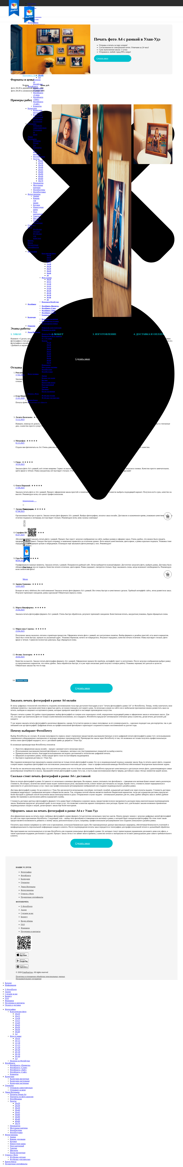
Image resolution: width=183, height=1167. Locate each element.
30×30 (17, 1054)
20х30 (17, 1027)
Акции (24, 910)
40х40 (49, 358)
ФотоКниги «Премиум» (38, 89)
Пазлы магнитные (48, 391)
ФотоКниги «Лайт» (38, 98)
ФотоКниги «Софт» (38, 103)
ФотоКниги (26, 875)
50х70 (49, 363)
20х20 (17, 1025)
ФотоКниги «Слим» (38, 94)
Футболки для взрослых (50, 398)
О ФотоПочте (26, 906)
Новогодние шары (48, 382)
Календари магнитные (50, 319)
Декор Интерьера (28, 887)
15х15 (17, 1020)
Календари (25, 879)
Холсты (13, 1101)
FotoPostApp (27, 972)
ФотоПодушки (47, 372)
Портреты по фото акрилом (21, 1097)
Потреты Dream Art (18, 1094)
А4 (16, 1034)
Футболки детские (48, 396)
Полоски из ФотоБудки (50, 302)
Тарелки (45, 387)
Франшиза (25, 928)
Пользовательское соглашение (28, 979)
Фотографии (26, 872)
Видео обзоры (27, 921)
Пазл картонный (48, 385)
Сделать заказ (102, 58)
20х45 (49, 352)
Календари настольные (50, 321)
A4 (39, 77)
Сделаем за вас (27, 913)
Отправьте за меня (48, 330)
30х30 (17, 1029)
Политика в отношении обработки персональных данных (40, 976)
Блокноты (14, 1074)
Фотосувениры (27, 890)
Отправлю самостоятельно (51, 328)
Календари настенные (50, 324)
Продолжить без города (33, 75)
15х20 (17, 1023)
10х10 (17, 1014)
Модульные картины (49, 367)
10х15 (17, 1016)
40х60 (49, 360)
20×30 (17, 1052)
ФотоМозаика (16, 1099)
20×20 (17, 1050)
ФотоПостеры (47, 369)
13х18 (17, 1018)
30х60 (49, 354)
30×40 (40, 75)
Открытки (25, 882)
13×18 (17, 1043)
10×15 (17, 1041)
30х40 (17, 1032)
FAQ (23, 924)
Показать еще (22, 680)
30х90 (49, 356)
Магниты (45, 389)
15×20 (17, 1047)
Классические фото (18, 1012)
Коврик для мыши (17, 1139)
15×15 (17, 1045)
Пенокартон (46, 365)
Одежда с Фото (27, 894)
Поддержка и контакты (30, 931)
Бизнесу (24, 917)
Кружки (44, 380)
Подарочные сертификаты (32, 897)
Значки (44, 376)
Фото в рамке (15, 1036)
